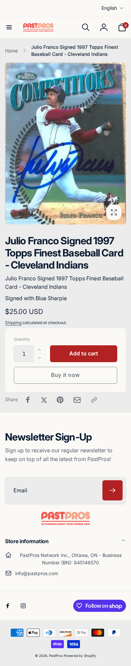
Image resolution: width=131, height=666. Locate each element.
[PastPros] (65, 523)
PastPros (56, 656)
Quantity (22, 339)
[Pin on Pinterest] (60, 399)
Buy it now (65, 375)
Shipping (13, 322)
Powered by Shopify (80, 656)
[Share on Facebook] (28, 399)
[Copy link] (94, 399)
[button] (9, 27)
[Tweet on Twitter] (44, 399)
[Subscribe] (112, 490)
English (109, 8)
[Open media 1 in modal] (65, 143)
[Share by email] (77, 400)
